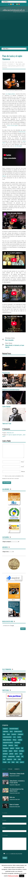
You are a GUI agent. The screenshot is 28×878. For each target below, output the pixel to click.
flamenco (11, 745)
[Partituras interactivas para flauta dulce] (14, 716)
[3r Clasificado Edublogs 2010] (14, 521)
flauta (16, 745)
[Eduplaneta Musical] (14, 569)
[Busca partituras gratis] (14, 698)
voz (9, 762)
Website (23, 471)
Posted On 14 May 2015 (15, 785)
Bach (11, 731)
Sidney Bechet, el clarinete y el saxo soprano (14, 346)
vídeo (13, 762)
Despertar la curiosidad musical (10, 389)
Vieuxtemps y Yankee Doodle (17, 774)
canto (8, 734)
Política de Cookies (13, 876)
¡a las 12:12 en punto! (12, 125)
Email (22, 466)
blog (4, 734)
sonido (17, 756)
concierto (14, 734)
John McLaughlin (18, 146)
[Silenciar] (21, 684)
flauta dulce (5, 748)
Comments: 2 (11, 64)
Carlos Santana (6, 406)
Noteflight (21, 751)
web (17, 762)
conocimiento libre (7, 737)
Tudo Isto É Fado (6, 423)
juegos (10, 751)
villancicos (9, 759)
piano (16, 753)
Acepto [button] (21, 876)
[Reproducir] (4, 684)
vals (4, 759)
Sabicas (4, 176)
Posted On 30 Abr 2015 (15, 793)
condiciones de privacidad (16, 853)
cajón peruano (12, 66)
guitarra (18, 66)
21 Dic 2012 (11, 62)
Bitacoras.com (10, 432)
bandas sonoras (18, 731)
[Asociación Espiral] (14, 580)
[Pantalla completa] (23, 684)
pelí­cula (11, 753)
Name (22, 462)
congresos (20, 734)
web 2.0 (22, 762)
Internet (17, 748)
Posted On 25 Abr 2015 (15, 799)
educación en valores (8, 742)
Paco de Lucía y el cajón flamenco (12, 57)
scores (4, 756)
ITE (22, 748)
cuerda (19, 737)
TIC (22, 756)
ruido (21, 753)
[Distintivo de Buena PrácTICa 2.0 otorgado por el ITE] (14, 532)
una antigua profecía (10, 94)
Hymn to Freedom (14, 804)
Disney (14, 740)
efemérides (17, 742)
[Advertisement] (14, 29)
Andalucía (5, 728)
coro (14, 737)
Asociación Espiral (14, 728)
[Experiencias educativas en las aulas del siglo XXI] (14, 616)
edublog (20, 740)
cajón (19, 64)
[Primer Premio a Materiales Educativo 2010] (14, 505)
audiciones (5, 731)
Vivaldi (4, 762)
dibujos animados (7, 740)
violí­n (19, 759)
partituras (5, 753)
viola (15, 759)
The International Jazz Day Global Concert (16, 790)
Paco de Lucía (22, 131)
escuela (5, 745)
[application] (14, 679)
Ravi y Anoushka (9, 340)
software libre (11, 756)
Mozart (15, 751)
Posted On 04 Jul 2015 (15, 775)
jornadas (5, 751)
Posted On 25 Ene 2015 (15, 806)
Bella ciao (12, 797)
